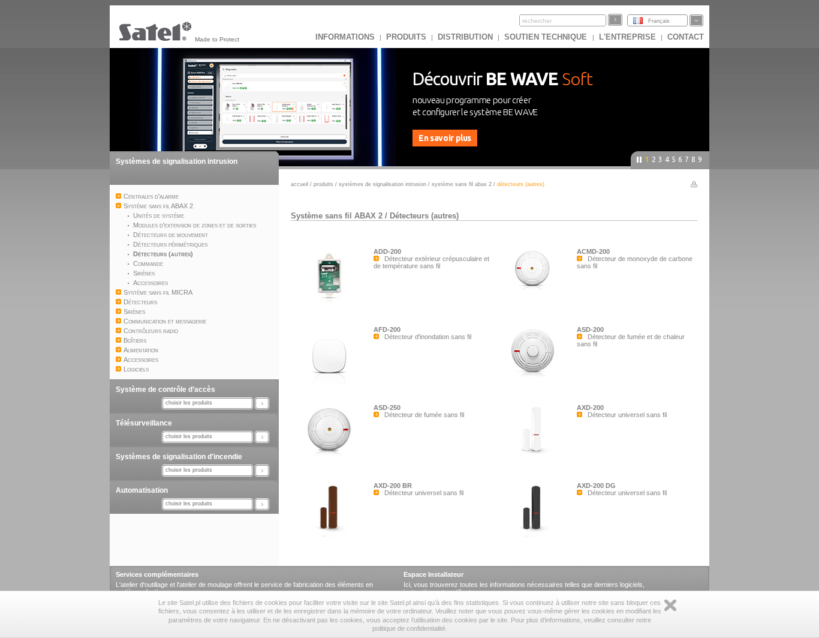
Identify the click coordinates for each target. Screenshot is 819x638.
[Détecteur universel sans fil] (535, 456)
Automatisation (142, 490)
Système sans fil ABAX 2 (462, 184)
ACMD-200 (593, 251)
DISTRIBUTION (465, 36)
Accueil (299, 184)
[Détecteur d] (332, 383)
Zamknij (670, 605)
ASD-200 (590, 329)
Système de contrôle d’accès (165, 389)
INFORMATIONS (345, 36)
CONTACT (685, 36)
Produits (406, 36)
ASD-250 (387, 407)
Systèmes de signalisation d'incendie (179, 457)
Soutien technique (546, 36)
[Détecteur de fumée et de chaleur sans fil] (535, 378)
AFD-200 (387, 329)
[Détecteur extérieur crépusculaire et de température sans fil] (332, 300)
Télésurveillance (144, 423)
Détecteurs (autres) (424, 215)
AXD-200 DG (596, 485)
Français (659, 21)
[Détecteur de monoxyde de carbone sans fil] (535, 300)
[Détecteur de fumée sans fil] (332, 456)
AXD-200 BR (393, 485)
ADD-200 (387, 251)
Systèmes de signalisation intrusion (176, 161)
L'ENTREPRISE (627, 36)
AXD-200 (590, 407)
